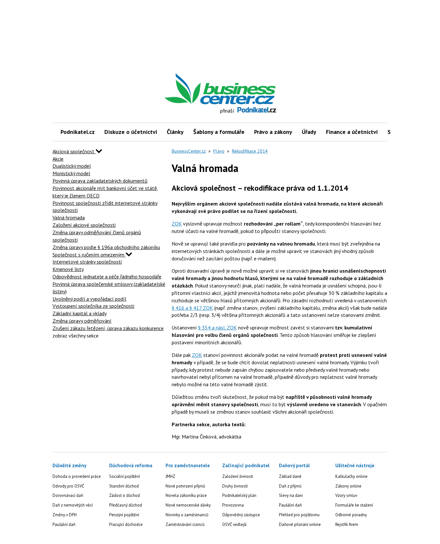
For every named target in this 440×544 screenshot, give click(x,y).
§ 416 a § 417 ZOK (192, 308)
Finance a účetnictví (352, 132)
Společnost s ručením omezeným (89, 254)
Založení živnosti (237, 476)
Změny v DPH (65, 515)
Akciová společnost (74, 151)
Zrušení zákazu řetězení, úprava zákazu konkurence (108, 328)
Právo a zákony (273, 132)
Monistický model (71, 173)
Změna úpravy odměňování (82, 320)
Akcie (58, 159)
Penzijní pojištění (124, 515)
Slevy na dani (291, 495)
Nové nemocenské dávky (188, 505)
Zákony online (348, 486)
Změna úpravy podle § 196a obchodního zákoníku (106, 247)
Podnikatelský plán (239, 495)
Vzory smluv (346, 495)
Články (175, 132)
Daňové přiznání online (300, 524)
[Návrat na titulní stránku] (250, 89)
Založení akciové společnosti (84, 225)
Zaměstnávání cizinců (185, 524)
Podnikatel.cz (78, 132)
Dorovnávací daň (68, 495)
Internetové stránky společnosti (87, 261)
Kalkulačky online (351, 476)
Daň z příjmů (290, 486)
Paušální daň (64, 524)
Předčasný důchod (125, 505)
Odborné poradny (351, 515)
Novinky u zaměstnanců (187, 515)
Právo (219, 151)
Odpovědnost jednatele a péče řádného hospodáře (107, 276)
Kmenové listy (68, 269)
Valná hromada (69, 217)
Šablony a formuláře (218, 132)
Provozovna (233, 505)
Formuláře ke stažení (354, 505)
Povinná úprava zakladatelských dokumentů (100, 180)
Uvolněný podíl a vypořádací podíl (89, 299)
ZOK (177, 223)
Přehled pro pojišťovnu (299, 515)
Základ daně (290, 476)
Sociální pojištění (124, 476)
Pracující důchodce (126, 524)
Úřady (309, 132)
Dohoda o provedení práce (77, 476)
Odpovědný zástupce (241, 515)
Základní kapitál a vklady (80, 313)
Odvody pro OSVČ (68, 486)
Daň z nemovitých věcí (73, 505)
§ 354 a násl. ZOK (217, 327)
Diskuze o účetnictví (130, 132)
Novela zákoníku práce (186, 495)
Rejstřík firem (346, 524)
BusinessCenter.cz (189, 151)
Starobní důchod (124, 486)
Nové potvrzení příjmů (185, 486)
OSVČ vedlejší (234, 524)
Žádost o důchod (124, 495)
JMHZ (170, 476)
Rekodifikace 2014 (250, 151)
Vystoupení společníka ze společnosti (93, 306)
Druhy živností (235, 486)
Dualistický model (72, 166)
